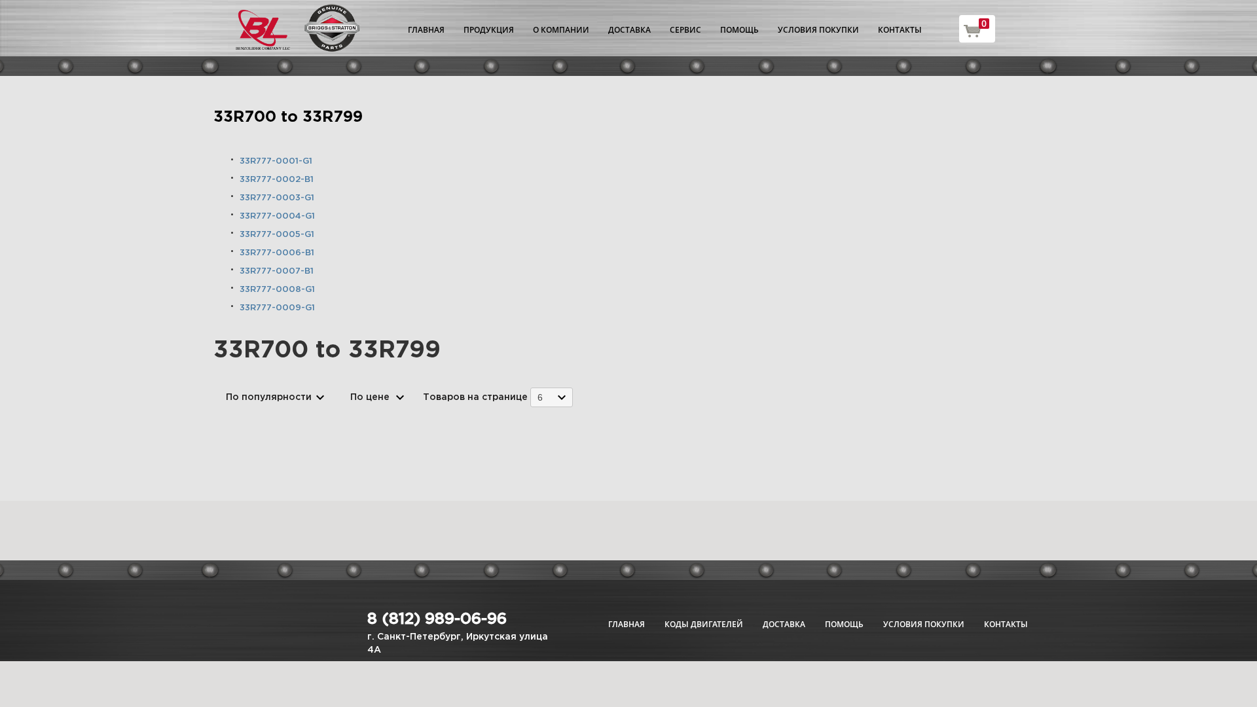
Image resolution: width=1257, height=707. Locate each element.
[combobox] (551, 397)
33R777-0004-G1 (277, 216)
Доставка (629, 29)
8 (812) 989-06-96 (437, 619)
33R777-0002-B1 (277, 179)
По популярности (269, 397)
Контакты (900, 29)
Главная (426, 29)
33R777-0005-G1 (277, 234)
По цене (370, 397)
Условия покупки (818, 29)
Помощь (739, 29)
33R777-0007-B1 (277, 271)
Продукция (489, 29)
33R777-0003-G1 (277, 198)
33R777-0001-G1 (276, 161)
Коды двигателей (704, 624)
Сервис (685, 29)
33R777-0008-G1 (277, 289)
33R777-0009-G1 (277, 308)
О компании (561, 29)
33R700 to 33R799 (288, 117)
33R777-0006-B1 (277, 253)
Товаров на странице (475, 397)
